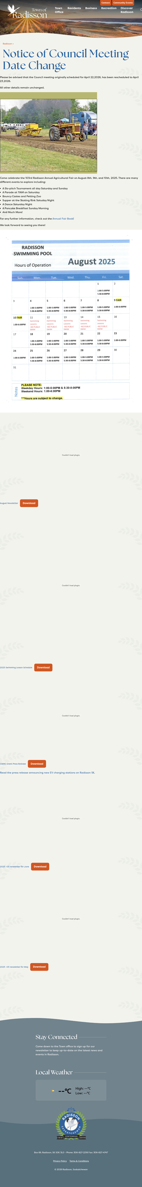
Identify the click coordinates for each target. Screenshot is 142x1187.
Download (29, 503)
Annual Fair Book (62, 218)
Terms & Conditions (79, 1161)
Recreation (108, 8)
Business (91, 8)
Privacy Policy (60, 1161)
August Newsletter (9, 503)
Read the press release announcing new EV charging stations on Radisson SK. (47, 772)
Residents (74, 8)
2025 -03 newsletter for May (14, 967)
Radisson (7, 43)
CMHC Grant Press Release (13, 764)
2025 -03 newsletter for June (14, 866)
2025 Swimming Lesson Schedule (16, 667)
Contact (106, 2)
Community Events (123, 2)
